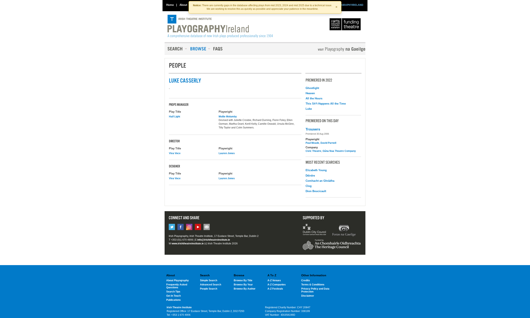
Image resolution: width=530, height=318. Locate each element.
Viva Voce (175, 153)
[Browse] (198, 48)
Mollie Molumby (228, 116)
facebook (180, 227)
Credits (305, 280)
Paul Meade (312, 142)
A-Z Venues (274, 280)
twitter (172, 227)
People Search (208, 288)
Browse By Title (243, 280)
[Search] (176, 48)
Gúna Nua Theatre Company (339, 151)
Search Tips (173, 291)
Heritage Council (332, 246)
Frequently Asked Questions (176, 286)
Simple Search (208, 280)
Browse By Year (243, 284)
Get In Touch (173, 295)
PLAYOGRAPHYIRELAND (348, 5)
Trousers (313, 129)
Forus (343, 230)
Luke (309, 108)
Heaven (310, 93)
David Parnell (328, 142)
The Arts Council (346, 25)
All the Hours (314, 98)
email (207, 227)
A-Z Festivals (275, 288)
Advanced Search (210, 284)
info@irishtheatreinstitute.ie (213, 239)
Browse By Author (244, 288)
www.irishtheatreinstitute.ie (188, 243)
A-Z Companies (276, 284)
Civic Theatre (313, 151)
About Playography (177, 280)
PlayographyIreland (220, 26)
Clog (309, 186)
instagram (189, 227)
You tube (198, 227)
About (183, 4)
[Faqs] (218, 48)
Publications (173, 300)
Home (170, 4)
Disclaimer (307, 295)
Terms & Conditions (312, 284)
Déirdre (310, 175)
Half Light (174, 116)
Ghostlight (312, 88)
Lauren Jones (227, 153)
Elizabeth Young (316, 170)
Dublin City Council (314, 230)
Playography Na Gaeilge (329, 49)
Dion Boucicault (316, 191)
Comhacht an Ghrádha (320, 180)
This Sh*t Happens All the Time (326, 103)
